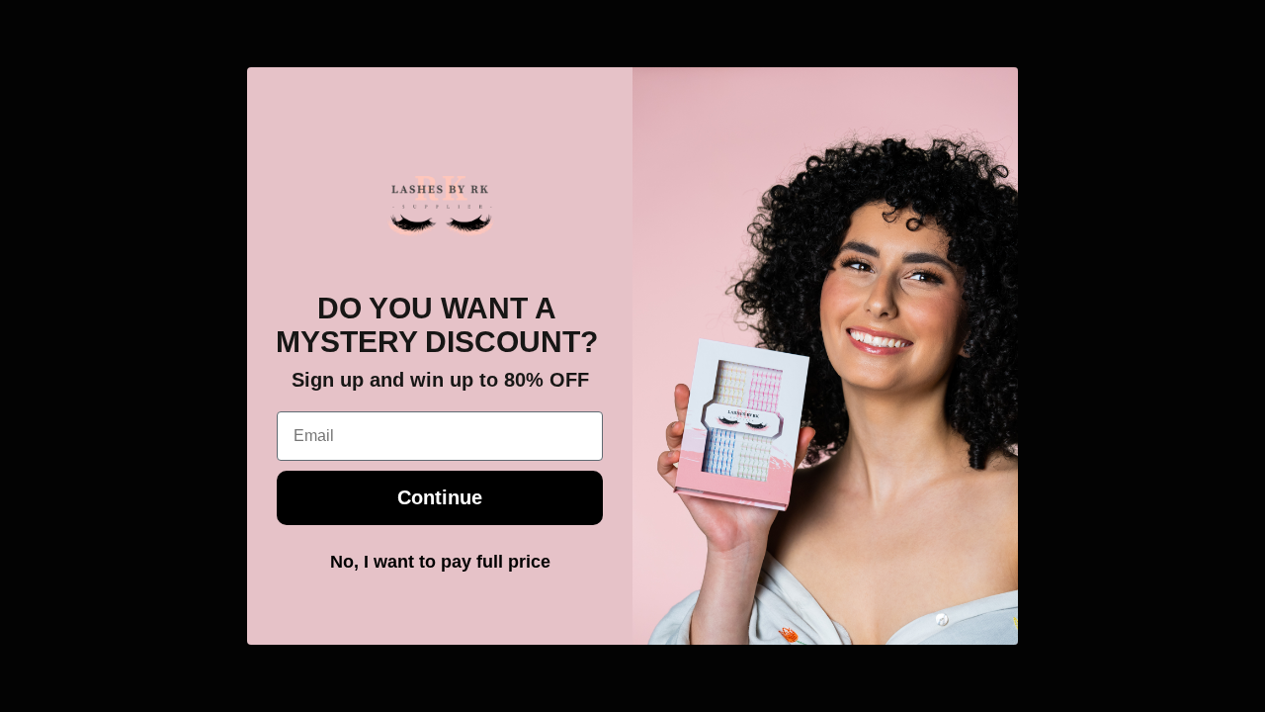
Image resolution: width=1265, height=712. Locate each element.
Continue (439, 497)
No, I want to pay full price (440, 562)
